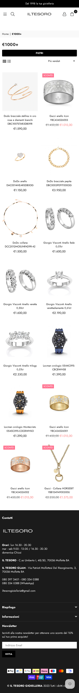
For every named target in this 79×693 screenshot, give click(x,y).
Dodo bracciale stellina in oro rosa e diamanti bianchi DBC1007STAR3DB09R (20, 119)
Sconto (48, 75)
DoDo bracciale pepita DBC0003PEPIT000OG (59, 183)
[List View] (9, 61)
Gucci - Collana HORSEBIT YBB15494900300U (59, 490)
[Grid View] (4, 61)
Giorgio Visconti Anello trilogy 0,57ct (20, 367)
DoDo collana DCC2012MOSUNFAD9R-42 (20, 244)
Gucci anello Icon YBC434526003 (59, 118)
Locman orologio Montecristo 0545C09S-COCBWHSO (20, 429)
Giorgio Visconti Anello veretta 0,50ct (20, 306)
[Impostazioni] (64, 13)
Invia (8, 654)
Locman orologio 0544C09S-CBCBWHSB (59, 367)
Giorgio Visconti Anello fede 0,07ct (59, 244)
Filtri (39, 53)
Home (5, 34)
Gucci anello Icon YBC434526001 (59, 429)
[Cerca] (12, 13)
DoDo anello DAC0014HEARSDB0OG (20, 183)
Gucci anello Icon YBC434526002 (20, 490)
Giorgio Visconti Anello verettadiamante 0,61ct (59, 306)
